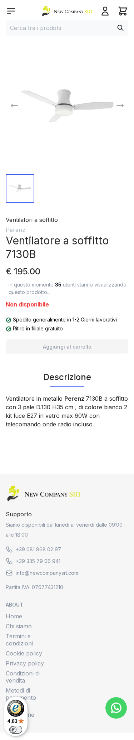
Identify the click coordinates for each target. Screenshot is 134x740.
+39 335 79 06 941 (38, 561)
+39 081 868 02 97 (38, 549)
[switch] (15, 730)
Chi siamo (19, 626)
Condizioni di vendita (23, 677)
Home (14, 616)
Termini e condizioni (19, 640)
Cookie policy (24, 653)
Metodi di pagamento (21, 694)
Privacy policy (25, 663)
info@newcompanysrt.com (47, 573)
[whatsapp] (116, 708)
